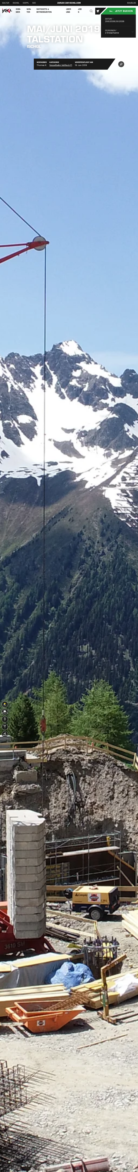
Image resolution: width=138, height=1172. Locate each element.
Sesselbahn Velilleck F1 (60, 65)
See (34, 3)
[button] (91, 11)
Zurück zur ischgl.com (69, 3)
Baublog (131, 3)
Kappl (26, 3)
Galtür (5, 3)
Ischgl (16, 3)
